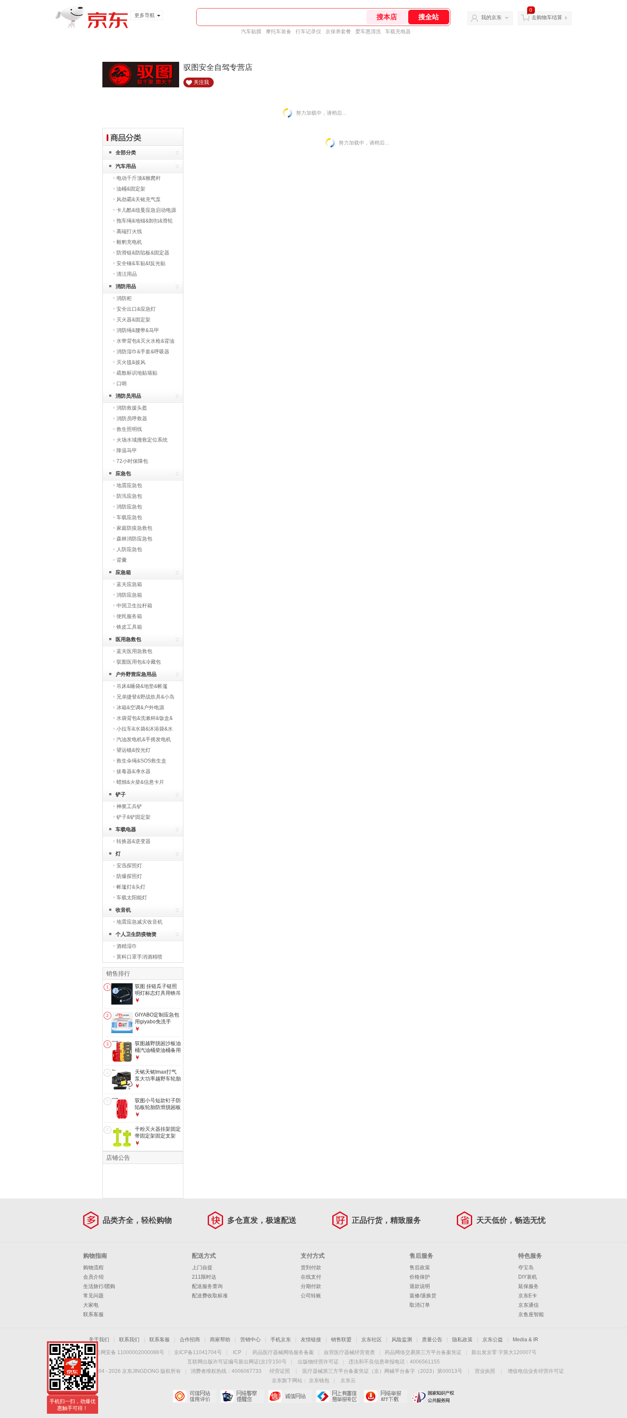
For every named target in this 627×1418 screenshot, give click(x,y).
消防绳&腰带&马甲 (137, 330)
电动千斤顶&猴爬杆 (138, 178)
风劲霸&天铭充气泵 (138, 199)
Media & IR (525, 1340)
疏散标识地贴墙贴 (136, 373)
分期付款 (311, 1286)
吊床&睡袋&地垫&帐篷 (142, 686)
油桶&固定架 (130, 189)
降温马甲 (126, 450)
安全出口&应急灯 (136, 309)
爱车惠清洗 (368, 32)
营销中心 (250, 1340)
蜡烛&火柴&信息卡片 (140, 782)
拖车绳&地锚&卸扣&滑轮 (144, 221)
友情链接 (311, 1340)
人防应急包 (129, 549)
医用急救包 (128, 639)
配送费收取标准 (210, 1296)
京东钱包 (319, 1380)
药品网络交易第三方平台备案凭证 (423, 1352)
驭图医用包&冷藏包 (138, 662)
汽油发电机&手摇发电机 (143, 739)
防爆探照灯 (129, 876)
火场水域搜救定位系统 (142, 440)
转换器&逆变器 (133, 841)
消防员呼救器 (131, 419)
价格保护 (419, 1277)
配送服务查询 (207, 1286)
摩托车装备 (278, 32)
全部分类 (126, 153)
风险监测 (402, 1340)
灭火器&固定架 (133, 320)
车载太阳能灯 (131, 898)
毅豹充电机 (129, 242)
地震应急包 (129, 485)
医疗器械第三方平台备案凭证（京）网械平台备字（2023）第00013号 (382, 1371)
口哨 (121, 384)
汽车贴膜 (251, 32)
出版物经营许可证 (318, 1362)
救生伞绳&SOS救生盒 (141, 761)
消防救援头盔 (131, 408)
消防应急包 (129, 507)
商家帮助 (220, 1340)
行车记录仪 (308, 32)
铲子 (121, 794)
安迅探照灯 (129, 866)
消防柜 (124, 298)
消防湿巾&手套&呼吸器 (142, 352)
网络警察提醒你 (242, 1396)
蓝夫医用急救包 (134, 651)
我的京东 (491, 17)
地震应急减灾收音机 (139, 922)
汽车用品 (126, 166)
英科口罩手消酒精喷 (139, 957)
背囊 (121, 560)
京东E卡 (527, 1296)
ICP (237, 1352)
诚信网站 (290, 1396)
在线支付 (311, 1277)
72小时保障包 (132, 461)
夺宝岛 (526, 1268)
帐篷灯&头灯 (130, 887)
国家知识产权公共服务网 (433, 1396)
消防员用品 (128, 396)
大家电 (91, 1305)
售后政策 (419, 1268)
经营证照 (280, 1371)
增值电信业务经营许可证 (536, 1371)
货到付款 (311, 1268)
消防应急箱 (129, 595)
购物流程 (93, 1268)
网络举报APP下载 (385, 1396)
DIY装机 (527, 1277)
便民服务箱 (129, 616)
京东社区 (371, 1340)
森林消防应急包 (134, 539)
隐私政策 (462, 1340)
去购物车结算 (546, 17)
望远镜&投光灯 (133, 750)
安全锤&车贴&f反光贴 (140, 263)
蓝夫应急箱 (129, 584)
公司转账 (311, 1296)
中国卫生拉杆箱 (134, 606)
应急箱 (123, 572)
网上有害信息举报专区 (338, 1396)
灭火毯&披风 (130, 362)
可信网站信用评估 (194, 1396)
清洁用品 (126, 274)
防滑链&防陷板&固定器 (142, 253)
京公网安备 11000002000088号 (127, 1352)
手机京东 (280, 1340)
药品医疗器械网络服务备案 (283, 1352)
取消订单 (419, 1305)
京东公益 (492, 1340)
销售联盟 (341, 1340)
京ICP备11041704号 (198, 1352)
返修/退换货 (422, 1296)
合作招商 (190, 1340)
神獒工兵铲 (129, 806)
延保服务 (528, 1286)
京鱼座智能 (531, 1314)
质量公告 (432, 1340)
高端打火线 (129, 231)
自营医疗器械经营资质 (349, 1352)
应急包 (123, 474)
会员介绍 (93, 1277)
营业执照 (485, 1371)
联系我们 (129, 1340)
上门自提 (202, 1268)
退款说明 (419, 1286)
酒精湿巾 (126, 946)
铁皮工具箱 (129, 627)
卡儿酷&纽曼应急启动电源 (146, 210)
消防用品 (126, 286)
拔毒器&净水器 (133, 771)
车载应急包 (129, 517)
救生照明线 (129, 429)
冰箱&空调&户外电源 (140, 707)
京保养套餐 (338, 32)
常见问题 (93, 1296)
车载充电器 (398, 32)
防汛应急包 (129, 496)
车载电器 (126, 829)
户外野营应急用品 (136, 674)
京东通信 (528, 1305)
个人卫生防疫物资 (136, 934)
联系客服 (93, 1314)
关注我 (201, 82)
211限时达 (204, 1277)
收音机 (123, 910)
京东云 (348, 1380)
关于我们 (99, 1340)
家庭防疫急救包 (134, 528)
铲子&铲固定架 (133, 817)
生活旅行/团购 (99, 1286)
